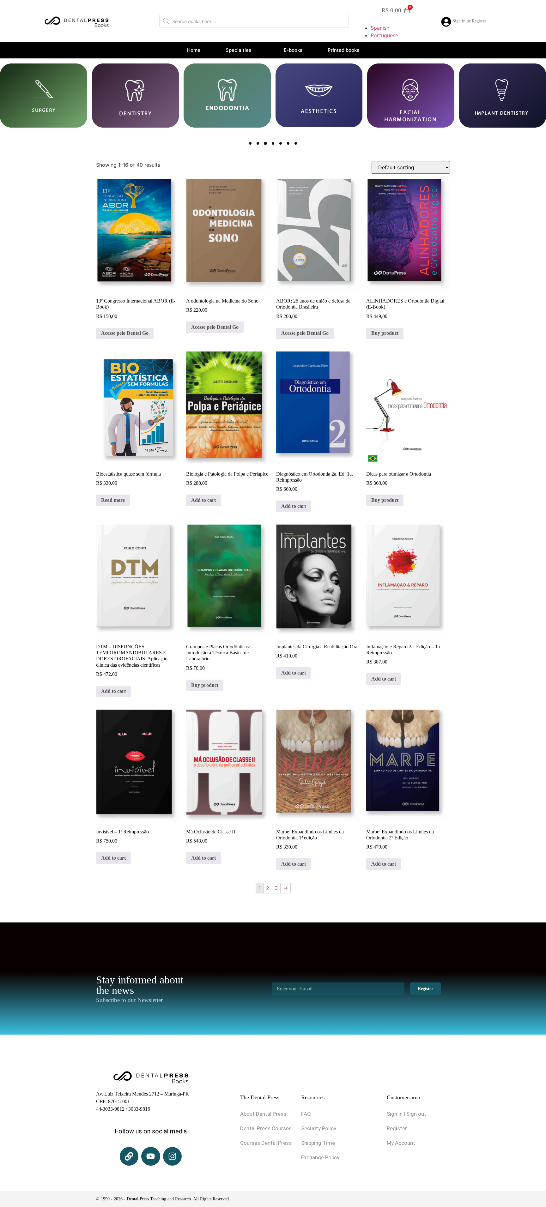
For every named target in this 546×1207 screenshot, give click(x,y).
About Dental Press (263, 1114)
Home (193, 50)
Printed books (343, 50)
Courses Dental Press (266, 1143)
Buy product (384, 333)
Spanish (380, 28)
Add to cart (203, 500)
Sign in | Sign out (406, 1114)
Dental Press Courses (266, 1128)
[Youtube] (150, 1156)
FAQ (306, 1114)
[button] (250, 143)
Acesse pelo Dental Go (125, 333)
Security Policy (318, 1128)
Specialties (238, 50)
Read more (113, 500)
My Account (401, 1143)
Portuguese (384, 35)
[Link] (129, 1156)
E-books (293, 50)
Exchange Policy (320, 1157)
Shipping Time (318, 1143)
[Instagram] (172, 1156)
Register (397, 1128)
